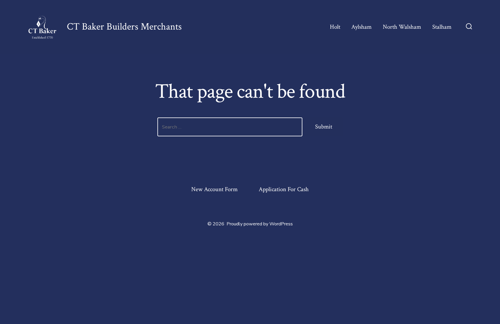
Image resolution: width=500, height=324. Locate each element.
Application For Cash (284, 189)
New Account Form (214, 189)
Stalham (441, 27)
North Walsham (402, 27)
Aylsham (361, 27)
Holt (335, 27)
